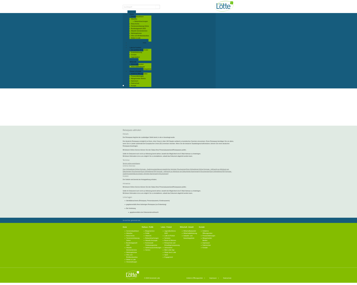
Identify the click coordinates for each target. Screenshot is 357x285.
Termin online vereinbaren (131, 163)
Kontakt (202, 227)
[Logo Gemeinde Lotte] (224, 6)
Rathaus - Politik (147, 227)
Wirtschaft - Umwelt (186, 227)
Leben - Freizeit (166, 227)
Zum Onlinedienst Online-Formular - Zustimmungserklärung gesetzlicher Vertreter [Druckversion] (154, 169)
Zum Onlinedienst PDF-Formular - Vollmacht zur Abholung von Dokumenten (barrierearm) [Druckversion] (175, 171)
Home (125, 227)
